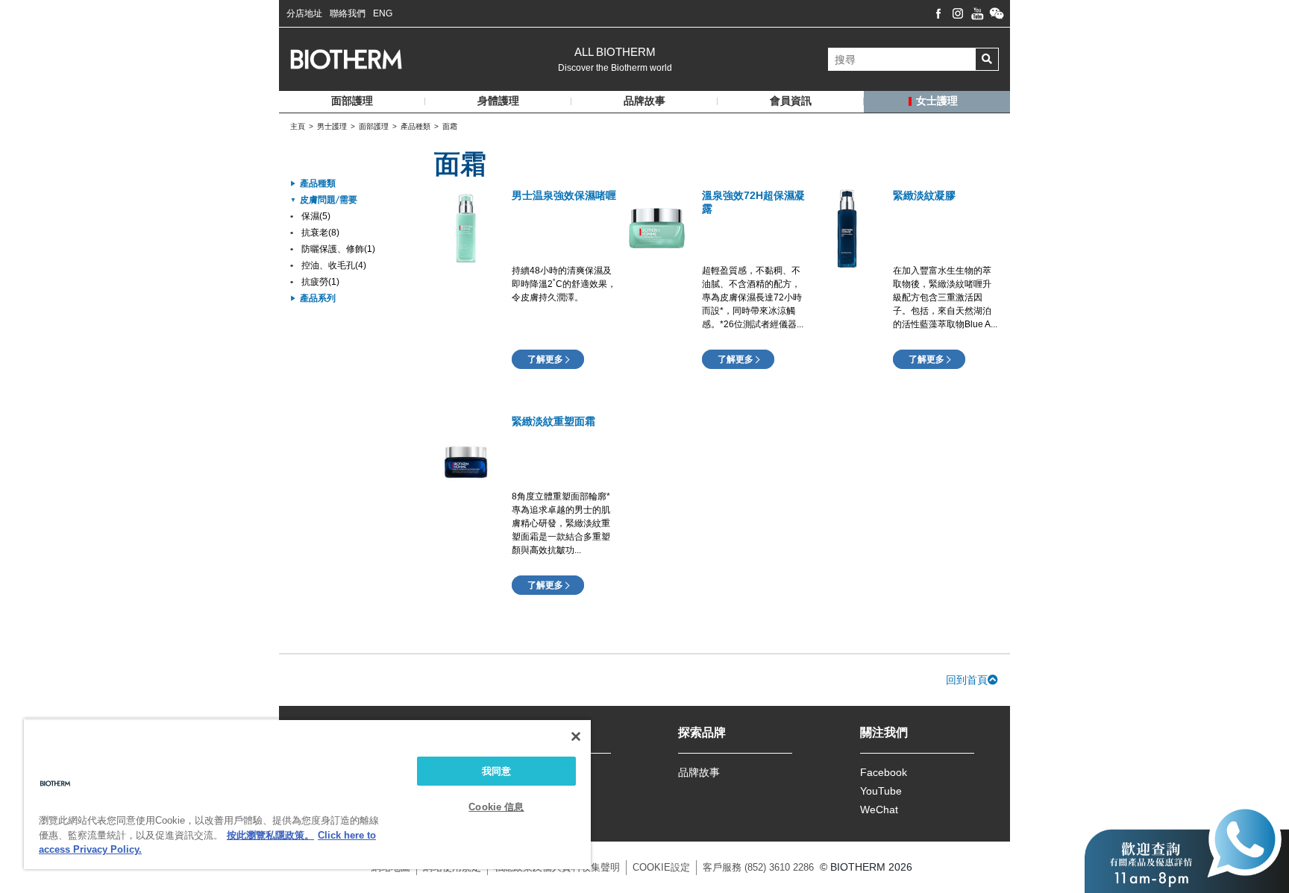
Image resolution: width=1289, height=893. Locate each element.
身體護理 (498, 101)
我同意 (496, 771)
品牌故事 (699, 772)
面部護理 (352, 101)
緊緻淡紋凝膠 (924, 195)
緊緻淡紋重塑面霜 (553, 421)
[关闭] (575, 736)
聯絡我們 (348, 13)
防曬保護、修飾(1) (338, 249)
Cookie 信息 (496, 806)
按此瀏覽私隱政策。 (270, 835)
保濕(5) (315, 216)
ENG (382, 13)
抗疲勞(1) (320, 282)
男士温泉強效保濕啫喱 (564, 195)
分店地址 (304, 13)
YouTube (881, 791)
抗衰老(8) (320, 232)
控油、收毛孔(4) (333, 265)
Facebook (883, 772)
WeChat (879, 809)
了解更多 (545, 359)
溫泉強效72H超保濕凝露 (753, 202)
